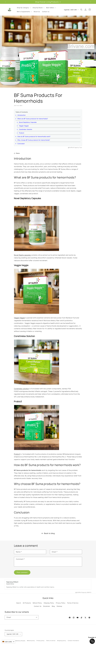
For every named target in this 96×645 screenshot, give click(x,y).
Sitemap (59, 606)
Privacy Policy (60, 603)
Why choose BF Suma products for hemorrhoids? (33, 140)
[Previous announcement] (5, 2)
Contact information (73, 640)
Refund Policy (37, 603)
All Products (27, 603)
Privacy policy (40, 640)
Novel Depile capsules (22, 255)
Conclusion (21, 143)
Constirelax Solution (25, 129)
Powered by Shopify (19, 640)
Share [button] (18, 153)
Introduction (21, 115)
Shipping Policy (49, 603)
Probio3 (17, 454)
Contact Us (37, 606)
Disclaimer (46, 606)
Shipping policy (61, 640)
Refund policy (31, 640)
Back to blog (49, 533)
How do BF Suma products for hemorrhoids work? (33, 136)
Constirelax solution (21, 389)
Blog (53, 606)
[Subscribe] (36, 617)
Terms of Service (72, 603)
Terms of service (50, 640)
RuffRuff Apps (73, 147)
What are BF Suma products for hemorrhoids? (32, 118)
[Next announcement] (91, 2)
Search (18, 603)
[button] (24, 8)
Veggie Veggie (24, 126)
